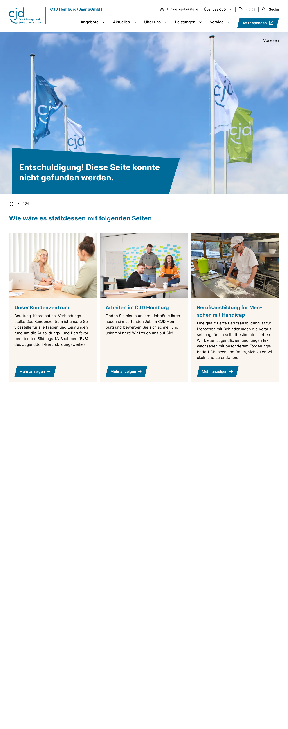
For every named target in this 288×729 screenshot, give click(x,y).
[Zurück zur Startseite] (11, 203)
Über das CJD (215, 9)
